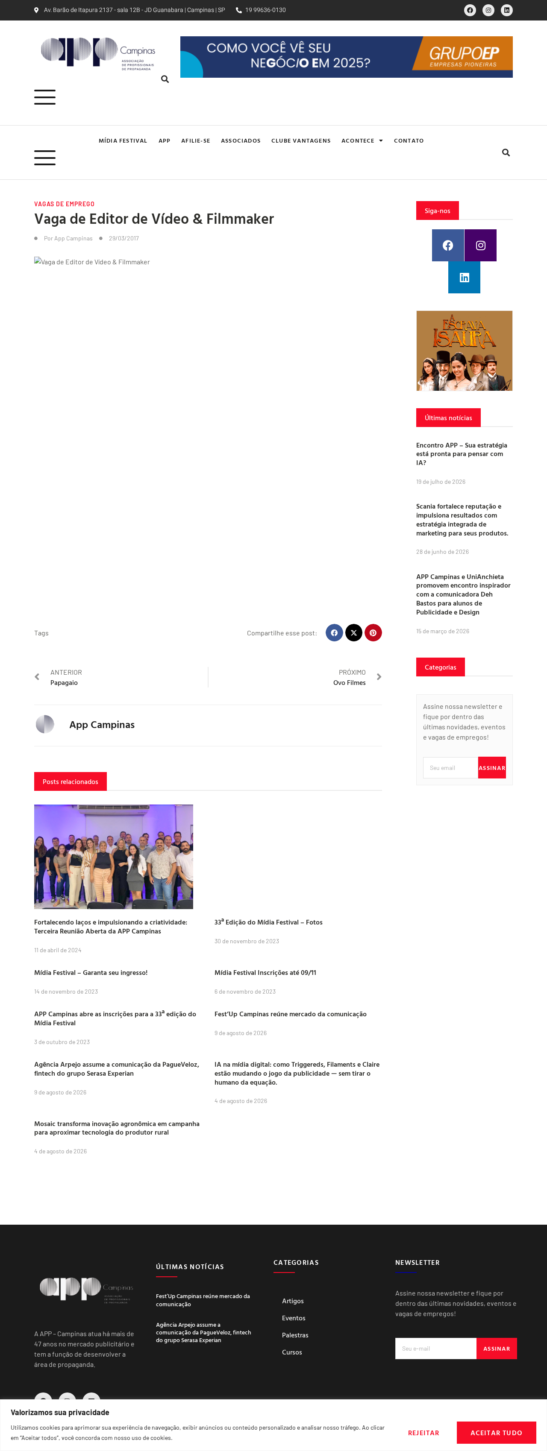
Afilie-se (195, 140)
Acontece (358, 140)
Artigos (293, 1301)
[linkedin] (507, 10)
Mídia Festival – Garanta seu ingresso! (90, 972)
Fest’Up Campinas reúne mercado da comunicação (291, 1014)
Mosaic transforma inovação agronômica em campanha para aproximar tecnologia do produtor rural (117, 1128)
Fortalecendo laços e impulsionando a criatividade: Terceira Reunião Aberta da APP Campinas (110, 926)
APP (165, 140)
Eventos (294, 1318)
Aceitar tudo (497, 1433)
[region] (273, 1425)
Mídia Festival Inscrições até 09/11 (265, 972)
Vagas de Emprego (64, 204)
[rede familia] (464, 350)
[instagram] (488, 10)
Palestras (295, 1335)
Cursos (292, 1352)
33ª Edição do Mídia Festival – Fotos (269, 922)
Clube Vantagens (301, 140)
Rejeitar (424, 1433)
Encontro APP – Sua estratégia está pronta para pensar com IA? (461, 454)
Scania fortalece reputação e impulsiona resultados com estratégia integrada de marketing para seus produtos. (462, 519)
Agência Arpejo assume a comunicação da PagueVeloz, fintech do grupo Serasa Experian (116, 1068)
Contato (409, 140)
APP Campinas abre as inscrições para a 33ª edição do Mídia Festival (115, 1018)
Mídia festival (123, 140)
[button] (165, 79)
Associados (241, 140)
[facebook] (470, 10)
